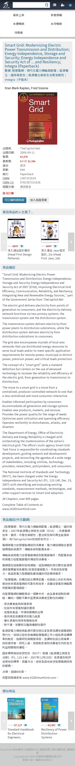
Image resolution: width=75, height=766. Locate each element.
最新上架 (18, 15)
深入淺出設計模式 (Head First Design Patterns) (20, 254)
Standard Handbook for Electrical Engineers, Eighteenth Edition (21, 735)
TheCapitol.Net (30, 148)
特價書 (18, 32)
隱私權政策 (58, 749)
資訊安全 (25, 187)
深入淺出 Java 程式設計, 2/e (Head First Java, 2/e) (53, 254)
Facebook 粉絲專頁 (11, 749)
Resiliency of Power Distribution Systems (54, 733)
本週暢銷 (18, 24)
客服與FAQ (31, 749)
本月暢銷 (56, 24)
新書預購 (56, 15)
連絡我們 (45, 749)
